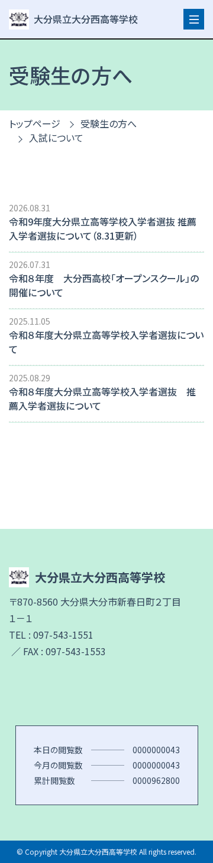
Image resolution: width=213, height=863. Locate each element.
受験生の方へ (108, 123)
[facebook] (106, 692)
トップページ (34, 123)
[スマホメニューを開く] (193, 19)
